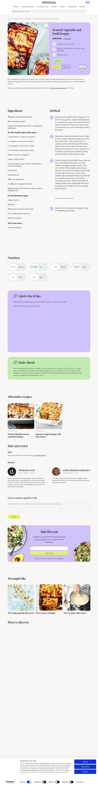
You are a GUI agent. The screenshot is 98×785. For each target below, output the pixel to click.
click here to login (40, 455)
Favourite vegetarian (27, 19)
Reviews (82, 7)
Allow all (85, 761)
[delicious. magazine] (49, 2)
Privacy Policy (59, 558)
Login (87, 2)
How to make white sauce (75, 613)
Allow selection (85, 766)
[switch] (44, 782)
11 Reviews (67, 39)
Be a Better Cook (42, 7)
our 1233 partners (29, 763)
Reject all (85, 771)
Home (9, 19)
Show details (79, 782)
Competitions (72, 7)
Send (83, 67)
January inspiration (28, 7)
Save (57, 67)
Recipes (15, 7)
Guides (62, 7)
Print (66, 67)
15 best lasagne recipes (58, 88)
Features (54, 7)
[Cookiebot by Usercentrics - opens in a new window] (10, 782)
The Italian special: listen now (21, 613)
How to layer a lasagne (45, 613)
